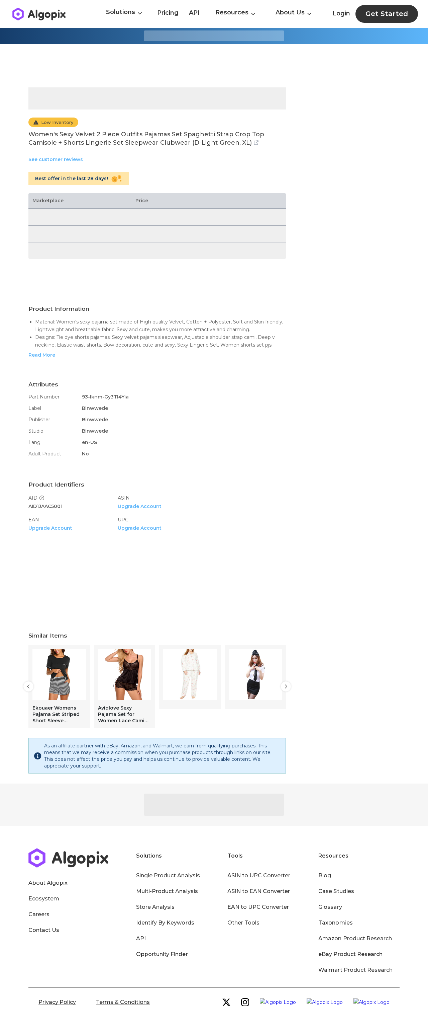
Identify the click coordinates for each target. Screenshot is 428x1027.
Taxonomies (335, 923)
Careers (38, 914)
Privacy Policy (57, 1002)
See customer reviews (55, 159)
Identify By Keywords (165, 923)
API (194, 12)
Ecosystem (43, 898)
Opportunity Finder (162, 954)
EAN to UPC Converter (258, 907)
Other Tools (243, 923)
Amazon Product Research (355, 938)
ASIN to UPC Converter (259, 875)
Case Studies (336, 891)
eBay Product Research (350, 954)
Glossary (330, 907)
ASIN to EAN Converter (258, 891)
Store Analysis (155, 907)
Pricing (168, 12)
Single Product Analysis (168, 875)
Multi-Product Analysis (167, 891)
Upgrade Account (140, 506)
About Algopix (48, 883)
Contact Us (43, 930)
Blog (324, 875)
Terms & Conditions (123, 1002)
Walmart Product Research (355, 970)
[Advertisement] (214, 66)
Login (341, 13)
